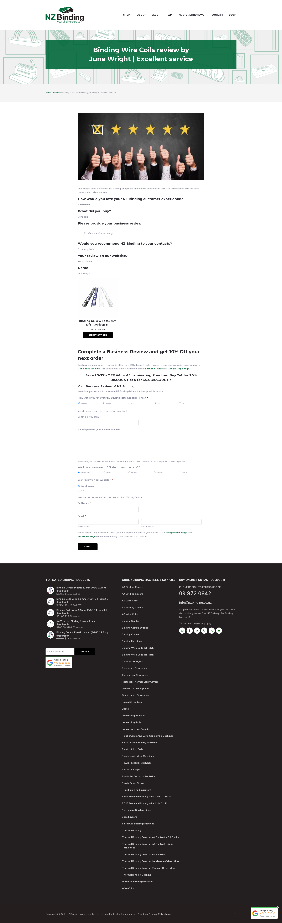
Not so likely (160, 472)
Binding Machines (132, 641)
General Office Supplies (135, 688)
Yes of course (87, 486)
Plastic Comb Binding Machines (140, 742)
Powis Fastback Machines (137, 762)
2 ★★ (158, 403)
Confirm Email (148, 526)
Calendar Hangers (132, 661)
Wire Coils (128, 888)
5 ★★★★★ (84, 403)
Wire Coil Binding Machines (137, 881)
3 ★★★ (133, 403)
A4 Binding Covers (132, 593)
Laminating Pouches (133, 715)
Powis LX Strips (131, 769)
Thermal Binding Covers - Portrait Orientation (149, 867)
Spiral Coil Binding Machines (138, 823)
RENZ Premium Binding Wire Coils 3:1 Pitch (146, 803)
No (82, 490)
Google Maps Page (176, 532)
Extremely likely (85, 472)
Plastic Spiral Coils (132, 749)
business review (89, 368)
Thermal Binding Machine (136, 874)
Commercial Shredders (135, 674)
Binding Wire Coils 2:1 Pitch (138, 647)
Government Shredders (135, 695)
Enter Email (83, 526)
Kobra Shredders (132, 701)
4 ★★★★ (108, 403)
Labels (126, 708)
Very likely (108, 472)
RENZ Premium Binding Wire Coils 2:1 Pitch (146, 796)
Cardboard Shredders (134, 668)
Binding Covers (130, 634)
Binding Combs (130, 620)
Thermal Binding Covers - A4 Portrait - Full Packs (150, 837)
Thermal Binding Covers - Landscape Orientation (150, 861)
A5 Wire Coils (130, 614)
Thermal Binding (131, 830)
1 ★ (183, 403)
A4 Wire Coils (130, 600)
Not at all (184, 472)
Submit (88, 546)
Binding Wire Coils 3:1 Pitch (138, 654)
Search (84, 651)
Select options (98, 335)
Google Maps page (178, 368)
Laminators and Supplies (136, 729)
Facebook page (154, 368)
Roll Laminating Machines (136, 810)
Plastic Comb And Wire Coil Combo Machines (147, 735)
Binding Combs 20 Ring (135, 627)
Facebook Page (87, 536)
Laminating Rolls (131, 722)
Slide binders (129, 816)
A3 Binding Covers (132, 587)
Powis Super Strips (133, 783)
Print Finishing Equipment (136, 789)
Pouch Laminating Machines (138, 755)
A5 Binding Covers (132, 607)
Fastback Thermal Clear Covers (140, 681)
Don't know (134, 472)
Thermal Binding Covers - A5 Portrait (143, 854)
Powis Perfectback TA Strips (139, 776)
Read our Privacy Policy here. (154, 914)
